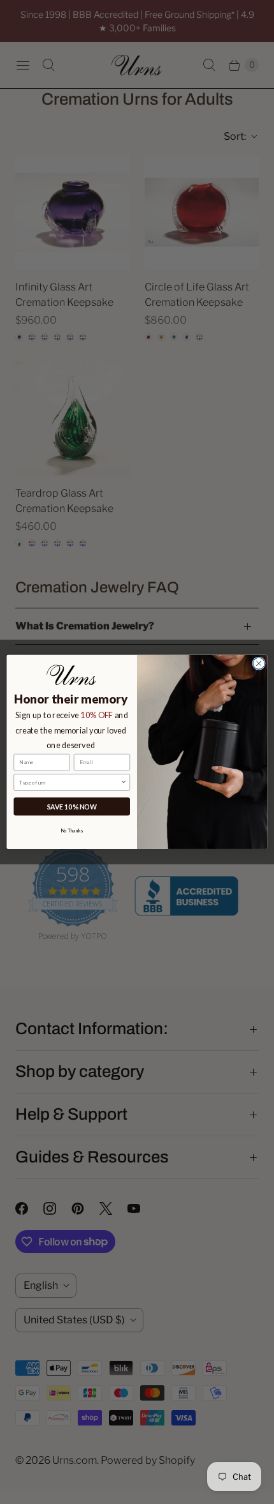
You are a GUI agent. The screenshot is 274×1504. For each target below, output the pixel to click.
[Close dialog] (258, 663)
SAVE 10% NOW (72, 806)
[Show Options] (123, 782)
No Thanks (72, 830)
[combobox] (69, 782)
